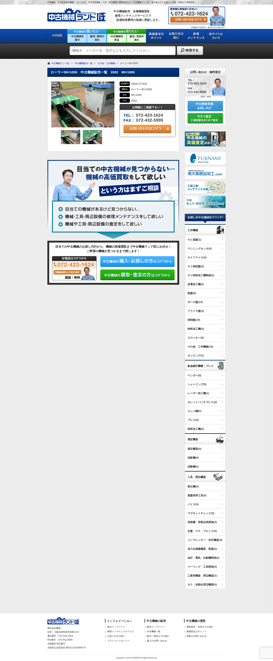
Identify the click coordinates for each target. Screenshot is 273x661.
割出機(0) (193, 486)
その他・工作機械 (106, 63)
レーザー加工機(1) (198, 393)
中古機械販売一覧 (83, 63)
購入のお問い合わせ (157, 640)
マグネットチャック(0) (201, 513)
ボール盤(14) (195, 302)
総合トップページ (116, 627)
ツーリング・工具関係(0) (202, 566)
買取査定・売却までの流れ (199, 627)
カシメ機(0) (194, 411)
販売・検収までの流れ (158, 636)
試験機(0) (193, 466)
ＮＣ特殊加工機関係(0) (201, 275)
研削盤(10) (194, 319)
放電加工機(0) (196, 284)
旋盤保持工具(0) (197, 495)
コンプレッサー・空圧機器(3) (205, 539)
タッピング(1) (196, 355)
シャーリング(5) (197, 384)
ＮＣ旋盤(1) (194, 239)
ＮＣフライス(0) (197, 257)
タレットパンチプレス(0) (202, 402)
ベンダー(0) (194, 375)
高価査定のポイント (196, 631)
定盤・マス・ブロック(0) (202, 531)
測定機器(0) (194, 448)
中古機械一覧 (153, 631)
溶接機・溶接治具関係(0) (202, 522)
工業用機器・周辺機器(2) (202, 575)
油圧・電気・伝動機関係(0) (204, 557)
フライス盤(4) (196, 310)
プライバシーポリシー (118, 640)
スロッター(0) (196, 337)
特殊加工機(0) (196, 328)
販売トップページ (156, 627)
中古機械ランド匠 (60, 63)
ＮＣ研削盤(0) (196, 266)
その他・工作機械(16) (200, 346)
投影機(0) (193, 457)
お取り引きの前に (116, 636)
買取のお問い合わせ (196, 636)
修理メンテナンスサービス (120, 631)
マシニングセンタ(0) (200, 248)
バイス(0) (193, 504)
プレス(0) (193, 419)
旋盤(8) (192, 293)
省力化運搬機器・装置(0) (202, 548)
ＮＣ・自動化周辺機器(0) (202, 584)
